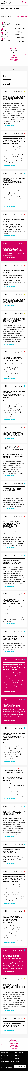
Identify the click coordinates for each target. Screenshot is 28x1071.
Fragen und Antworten (4, 1056)
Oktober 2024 (14, 49)
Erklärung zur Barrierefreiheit (19, 1053)
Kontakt (17, 1057)
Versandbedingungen (7, 1061)
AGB (2, 1058)
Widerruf (4, 1060)
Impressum (17, 1058)
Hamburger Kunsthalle (18, 1061)
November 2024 (14, 51)
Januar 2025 (14, 57)
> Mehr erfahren (9, 126)
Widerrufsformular (20, 1066)
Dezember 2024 (14, 55)
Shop (2, 1054)
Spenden (17, 1055)
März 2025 (14, 61)
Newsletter (4, 1052)
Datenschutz (5, 1063)
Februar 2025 (14, 59)
